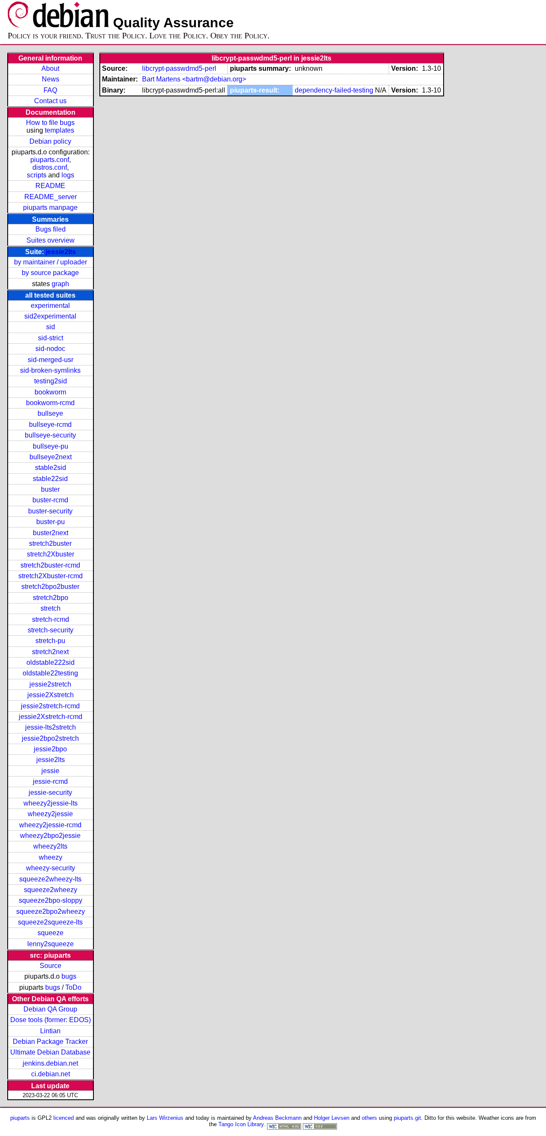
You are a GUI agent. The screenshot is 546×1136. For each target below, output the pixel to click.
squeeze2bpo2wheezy (50, 911)
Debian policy (50, 141)
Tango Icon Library (241, 1124)
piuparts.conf (49, 159)
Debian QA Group (50, 1009)
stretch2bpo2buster (50, 586)
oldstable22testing (50, 673)
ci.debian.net (50, 1074)
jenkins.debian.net (50, 1063)
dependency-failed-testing (334, 90)
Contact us (50, 100)
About (50, 68)
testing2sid (50, 381)
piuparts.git (407, 1118)
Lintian (50, 1031)
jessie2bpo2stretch (50, 738)
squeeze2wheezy (50, 889)
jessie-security (50, 792)
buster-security (50, 511)
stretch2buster (50, 543)
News (50, 79)
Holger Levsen (331, 1118)
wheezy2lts (50, 846)
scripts (36, 175)
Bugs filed (50, 229)
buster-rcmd (50, 500)
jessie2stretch (50, 684)
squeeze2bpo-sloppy (50, 900)
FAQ (50, 90)
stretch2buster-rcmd (50, 565)
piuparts (20, 1118)
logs (67, 175)
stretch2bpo (50, 597)
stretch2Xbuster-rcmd (50, 576)
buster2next (50, 532)
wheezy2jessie (50, 813)
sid (50, 326)
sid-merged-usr (50, 359)
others (369, 1118)
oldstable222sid (50, 662)
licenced (63, 1118)
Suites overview (50, 240)
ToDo (73, 987)
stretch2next (50, 651)
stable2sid (50, 467)
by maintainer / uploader (50, 262)
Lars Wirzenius (165, 1118)
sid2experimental (50, 316)
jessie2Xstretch (50, 694)
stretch (51, 608)
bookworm (50, 392)
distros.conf (49, 167)
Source (50, 965)
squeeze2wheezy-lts (50, 879)
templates (59, 130)
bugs (68, 976)
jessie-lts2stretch (50, 727)
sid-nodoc (50, 348)
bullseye (50, 413)
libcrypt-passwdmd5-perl (179, 68)
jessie (50, 770)
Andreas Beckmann (277, 1118)
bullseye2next (50, 457)
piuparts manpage (50, 207)
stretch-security (50, 630)
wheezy (50, 857)
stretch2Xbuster (50, 554)
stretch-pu (50, 640)
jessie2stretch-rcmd (50, 706)
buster (50, 489)
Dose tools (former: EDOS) (50, 1019)
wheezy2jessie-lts (50, 803)
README (50, 185)
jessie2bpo (50, 749)
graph (60, 283)
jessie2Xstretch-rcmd (50, 716)
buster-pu (50, 521)
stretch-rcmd (50, 619)
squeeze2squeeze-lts (50, 922)
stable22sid (50, 478)
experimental (50, 305)
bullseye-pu (50, 446)
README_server (50, 196)
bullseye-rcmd (50, 424)
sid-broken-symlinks (50, 370)
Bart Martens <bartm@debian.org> (194, 79)
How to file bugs (50, 122)
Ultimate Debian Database (50, 1052)
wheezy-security (50, 868)
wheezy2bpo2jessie (50, 835)
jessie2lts (61, 251)
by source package (50, 272)
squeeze (51, 932)
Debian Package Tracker (50, 1041)
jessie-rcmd (50, 781)
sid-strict (50, 338)
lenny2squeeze (50, 944)
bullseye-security (50, 435)
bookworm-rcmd (50, 402)
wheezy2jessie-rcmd (50, 825)
